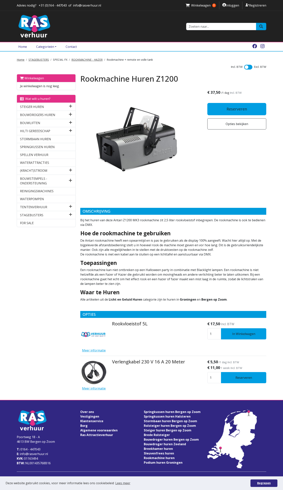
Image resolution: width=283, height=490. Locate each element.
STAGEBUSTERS (38, 59)
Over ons (87, 412)
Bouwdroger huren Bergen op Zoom (171, 439)
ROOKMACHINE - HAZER (87, 59)
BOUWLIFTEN (30, 123)
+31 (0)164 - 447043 (52, 5)
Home (22, 47)
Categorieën (45, 47)
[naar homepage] (99, 26)
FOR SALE (27, 223)
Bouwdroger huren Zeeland (165, 444)
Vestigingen (89, 416)
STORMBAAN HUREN (35, 139)
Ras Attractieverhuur (96, 435)
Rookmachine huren (159, 458)
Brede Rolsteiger (157, 435)
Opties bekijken (237, 124)
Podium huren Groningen (163, 462)
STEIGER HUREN (32, 107)
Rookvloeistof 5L (130, 323)
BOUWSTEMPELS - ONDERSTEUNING (33, 181)
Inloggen (230, 5)
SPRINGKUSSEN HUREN (37, 147)
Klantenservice (91, 421)
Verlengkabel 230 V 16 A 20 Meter (148, 361)
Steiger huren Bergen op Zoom (167, 430)
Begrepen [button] (264, 483)
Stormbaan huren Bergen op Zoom (170, 421)
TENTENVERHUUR (33, 207)
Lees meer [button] (122, 483)
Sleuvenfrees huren (159, 453)
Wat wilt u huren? (37, 99)
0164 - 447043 (28, 449)
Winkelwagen (200, 5)
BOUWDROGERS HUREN (37, 115)
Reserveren (237, 109)
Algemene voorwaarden (99, 430)
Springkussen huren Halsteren (167, 416)
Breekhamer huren (158, 449)
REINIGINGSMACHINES (37, 191)
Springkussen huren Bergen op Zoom (172, 412)
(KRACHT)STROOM (33, 170)
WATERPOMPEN (32, 199)
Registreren (255, 5)
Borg (84, 426)
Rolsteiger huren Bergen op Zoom (170, 426)
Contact (71, 47)
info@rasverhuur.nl (87, 5)
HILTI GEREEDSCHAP (35, 131)
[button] (70, 106)
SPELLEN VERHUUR (34, 155)
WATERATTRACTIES (34, 163)
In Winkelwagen (243, 334)
